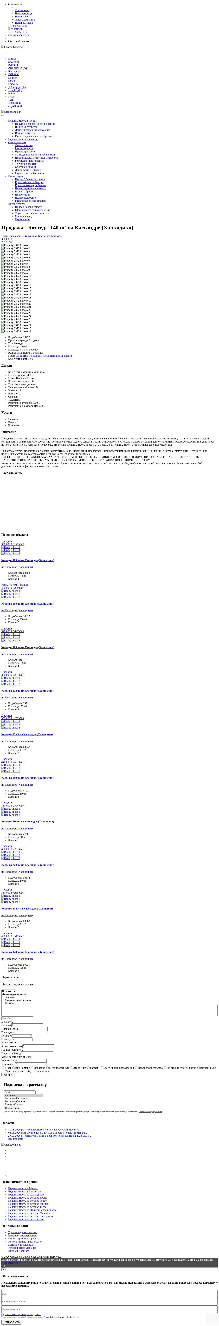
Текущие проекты (25, 163)
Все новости (15, 1138)
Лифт (8, 1067)
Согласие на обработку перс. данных (23, 1314)
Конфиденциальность (21, 1244)
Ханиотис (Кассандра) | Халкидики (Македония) (44, 355)
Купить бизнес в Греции (29, 182)
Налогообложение (25, 197)
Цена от (6, 1021)
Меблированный (59, 1067)
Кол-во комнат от (11, 1042)
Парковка (39, 1067)
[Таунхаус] (17, 1003)
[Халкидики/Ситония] (23, 1101)
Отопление (79, 1067)
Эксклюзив (42, 1071)
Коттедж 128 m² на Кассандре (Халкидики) (27, 952)
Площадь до (8, 1032)
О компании (22, 10)
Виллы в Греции (24, 191)
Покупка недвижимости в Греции (35, 123)
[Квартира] (17, 997)
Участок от (7, 1060)
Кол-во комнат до (11, 1046)
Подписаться (12, 1108)
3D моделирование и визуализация (35, 154)
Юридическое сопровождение (32, 210)
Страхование (22, 219)
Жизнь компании (25, 19)
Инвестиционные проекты (30, 188)
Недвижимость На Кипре (23, 139)
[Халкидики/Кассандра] (23, 1098)
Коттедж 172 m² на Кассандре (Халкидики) (27, 690)
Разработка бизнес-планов (30, 200)
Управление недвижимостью (32, 213)
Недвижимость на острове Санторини (30, 1216)
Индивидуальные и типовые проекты (37, 157)
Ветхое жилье (208, 1067)
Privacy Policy (49, 1317)
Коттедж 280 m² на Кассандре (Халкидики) (27, 777)
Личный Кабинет (18, 1250)
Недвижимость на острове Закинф (28, 1203)
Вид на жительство (26, 126)
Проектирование (25, 151)
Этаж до (6, 1039)
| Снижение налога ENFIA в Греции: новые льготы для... (48, 1132)
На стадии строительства (181, 1067)
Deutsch (12, 77)
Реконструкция (24, 148)
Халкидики (31, 236)
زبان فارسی (15, 90)
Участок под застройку (18, 1071)
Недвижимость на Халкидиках (26, 1194)
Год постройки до (11, 1053)
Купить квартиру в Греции (30, 185)
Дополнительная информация (32, 129)
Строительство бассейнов (30, 173)
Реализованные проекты (29, 160)
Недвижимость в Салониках (24, 1191)
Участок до (7, 1064)
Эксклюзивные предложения (25, 1241)
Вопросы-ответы (25, 133)
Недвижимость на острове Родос (27, 1200)
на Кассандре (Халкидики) (17, 567)
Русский (13, 64)
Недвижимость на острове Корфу (27, 1197)
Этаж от (6, 1035)
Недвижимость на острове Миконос (29, 1213)
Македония (17, 236)
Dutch (11, 80)
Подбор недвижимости (28, 206)
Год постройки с (11, 1049)
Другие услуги (16, 203)
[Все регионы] (23, 1095)
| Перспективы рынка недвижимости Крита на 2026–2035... (49, 1135)
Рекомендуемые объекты (22, 1235)
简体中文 (13, 74)
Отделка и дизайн (25, 166)
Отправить (11, 1322)
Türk (11, 99)
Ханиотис (57, 236)
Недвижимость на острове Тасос (27, 1206)
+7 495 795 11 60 (17, 25)
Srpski (11, 96)
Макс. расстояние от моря (16, 1056)
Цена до (6, 1025)
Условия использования (22, 1247)
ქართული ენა (17, 87)
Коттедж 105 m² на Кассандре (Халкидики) (27, 560)
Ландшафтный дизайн (28, 169)
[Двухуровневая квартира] (17, 1000)
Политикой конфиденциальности (150, 1112)
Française (13, 83)
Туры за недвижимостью (22, 1232)
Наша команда (23, 13)
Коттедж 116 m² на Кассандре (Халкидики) (27, 821)
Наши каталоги (24, 22)
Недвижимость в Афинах (23, 1188)
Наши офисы (22, 16)
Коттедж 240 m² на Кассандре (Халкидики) (27, 864)
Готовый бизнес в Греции (30, 179)
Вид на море (22, 1067)
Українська (14, 102)
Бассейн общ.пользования (119, 1067)
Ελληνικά (13, 61)
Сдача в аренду (24, 216)
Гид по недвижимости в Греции (33, 136)
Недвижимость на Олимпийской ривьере (32, 1209)
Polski (11, 93)
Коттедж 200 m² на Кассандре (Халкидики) (27, 603)
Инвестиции (15, 176)
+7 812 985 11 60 (17, 31)
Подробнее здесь (11, 1262)
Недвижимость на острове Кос (26, 1219)
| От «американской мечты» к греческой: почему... (44, 1129)
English (12, 58)
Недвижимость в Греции (22, 120)
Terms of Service (66, 1317)
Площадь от (8, 1028)
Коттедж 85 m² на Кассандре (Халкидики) (27, 734)
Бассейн (94, 1067)
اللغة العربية (15, 106)
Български (14, 71)
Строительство (17, 142)
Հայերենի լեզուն (19, 68)
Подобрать (8, 1074)
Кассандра (44, 236)
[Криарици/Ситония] (23, 1104)
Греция (5, 236)
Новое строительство (150, 1067)
